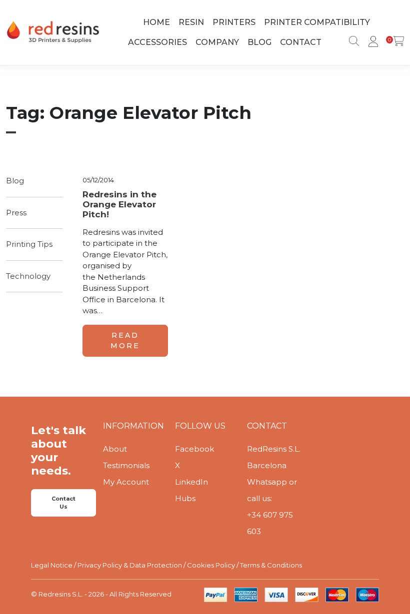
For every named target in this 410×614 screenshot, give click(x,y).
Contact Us (64, 503)
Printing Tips (29, 244)
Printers (234, 22)
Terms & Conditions (271, 565)
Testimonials (126, 465)
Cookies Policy (211, 565)
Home (156, 22)
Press (16, 212)
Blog (260, 42)
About (115, 449)
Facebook (194, 449)
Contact (301, 42)
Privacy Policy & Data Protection (130, 565)
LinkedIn (191, 482)
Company (217, 42)
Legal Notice (51, 565)
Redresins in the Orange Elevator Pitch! (119, 204)
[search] (352, 42)
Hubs (185, 498)
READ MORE (125, 340)
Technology (28, 276)
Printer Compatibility (317, 22)
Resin (191, 22)
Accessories (157, 42)
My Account (126, 482)
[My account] (372, 42)
